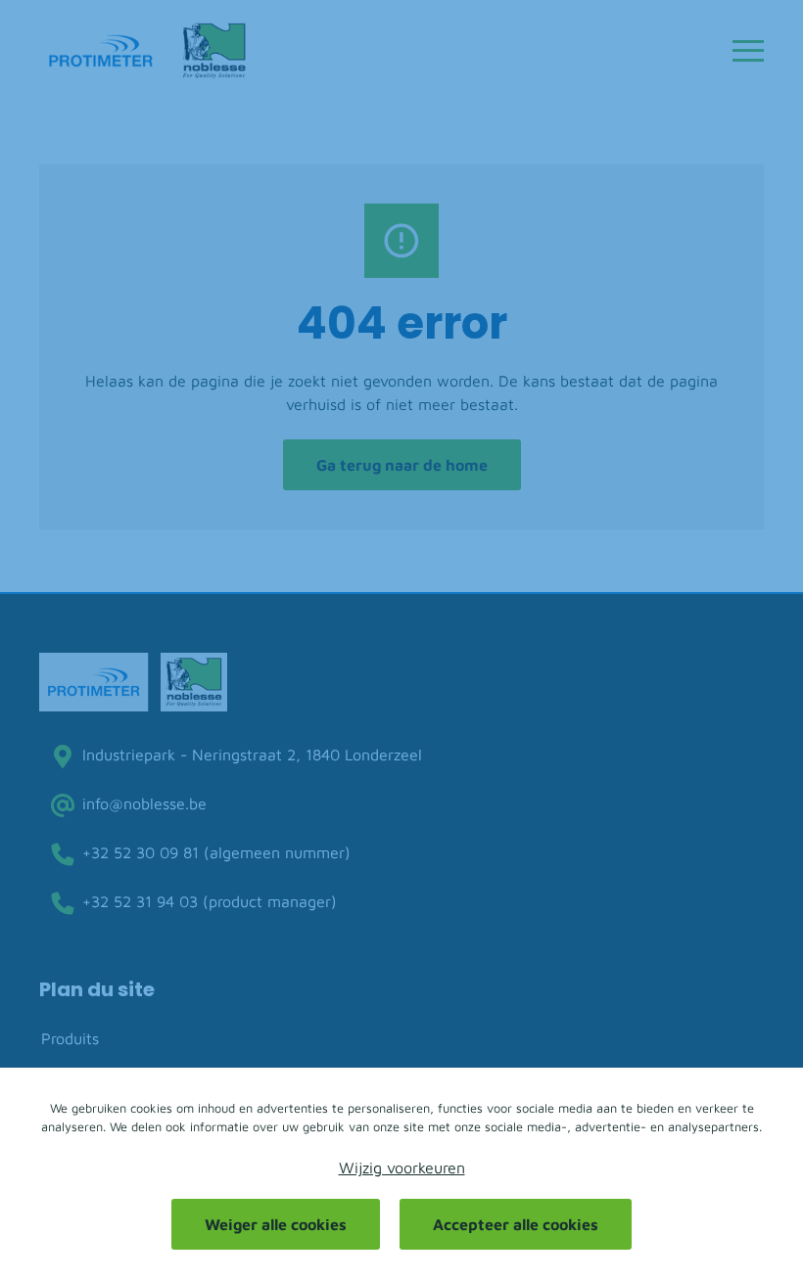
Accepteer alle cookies (515, 1224)
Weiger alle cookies (276, 1224)
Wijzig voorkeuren (402, 1167)
